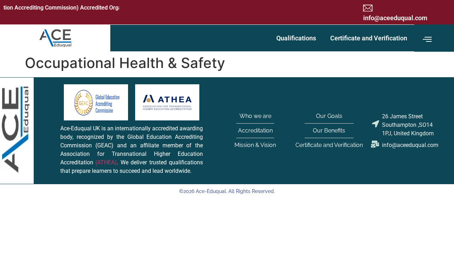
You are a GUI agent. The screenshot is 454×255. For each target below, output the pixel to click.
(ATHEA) (106, 162)
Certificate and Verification (368, 38)
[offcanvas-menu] (427, 39)
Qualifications (296, 38)
